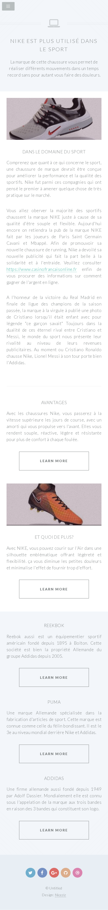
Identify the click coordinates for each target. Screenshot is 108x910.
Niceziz (60, 895)
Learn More (54, 461)
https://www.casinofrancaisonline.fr (42, 269)
